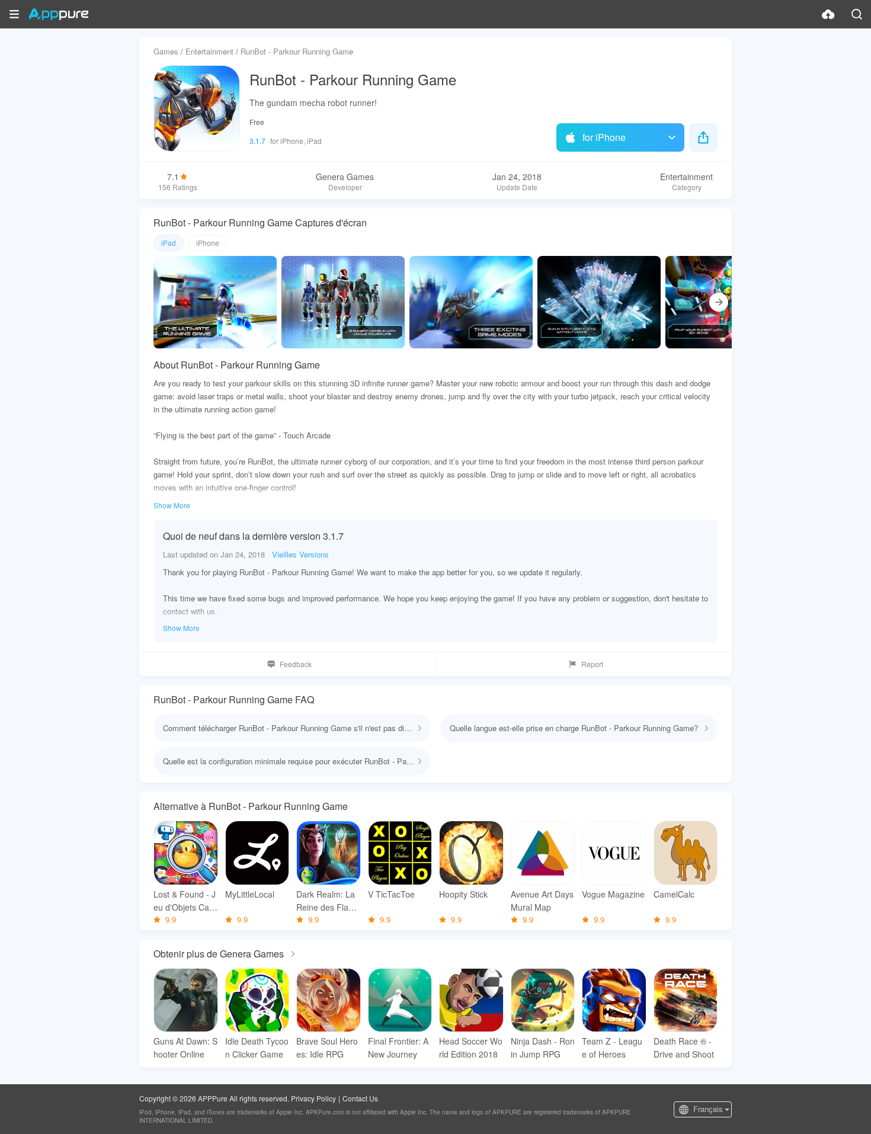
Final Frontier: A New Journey (398, 1047)
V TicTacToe (391, 894)
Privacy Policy (313, 1098)
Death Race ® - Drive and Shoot (684, 1047)
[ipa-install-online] (828, 14)
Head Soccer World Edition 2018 (470, 1047)
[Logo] (58, 14)
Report (592, 664)
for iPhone (604, 137)
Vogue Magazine (613, 894)
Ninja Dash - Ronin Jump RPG (543, 1047)
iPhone (207, 243)
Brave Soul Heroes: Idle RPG (327, 1047)
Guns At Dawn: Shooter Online (185, 1047)
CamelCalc (674, 894)
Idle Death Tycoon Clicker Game (257, 1047)
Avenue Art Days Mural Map (542, 900)
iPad (168, 243)
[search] (857, 14)
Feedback (296, 664)
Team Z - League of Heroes (612, 1047)
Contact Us (360, 1098)
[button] (14, 14)
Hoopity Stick (463, 894)
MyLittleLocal (249, 894)
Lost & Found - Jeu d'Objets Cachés (184, 901)
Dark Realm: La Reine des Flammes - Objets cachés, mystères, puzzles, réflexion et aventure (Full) (328, 901)
